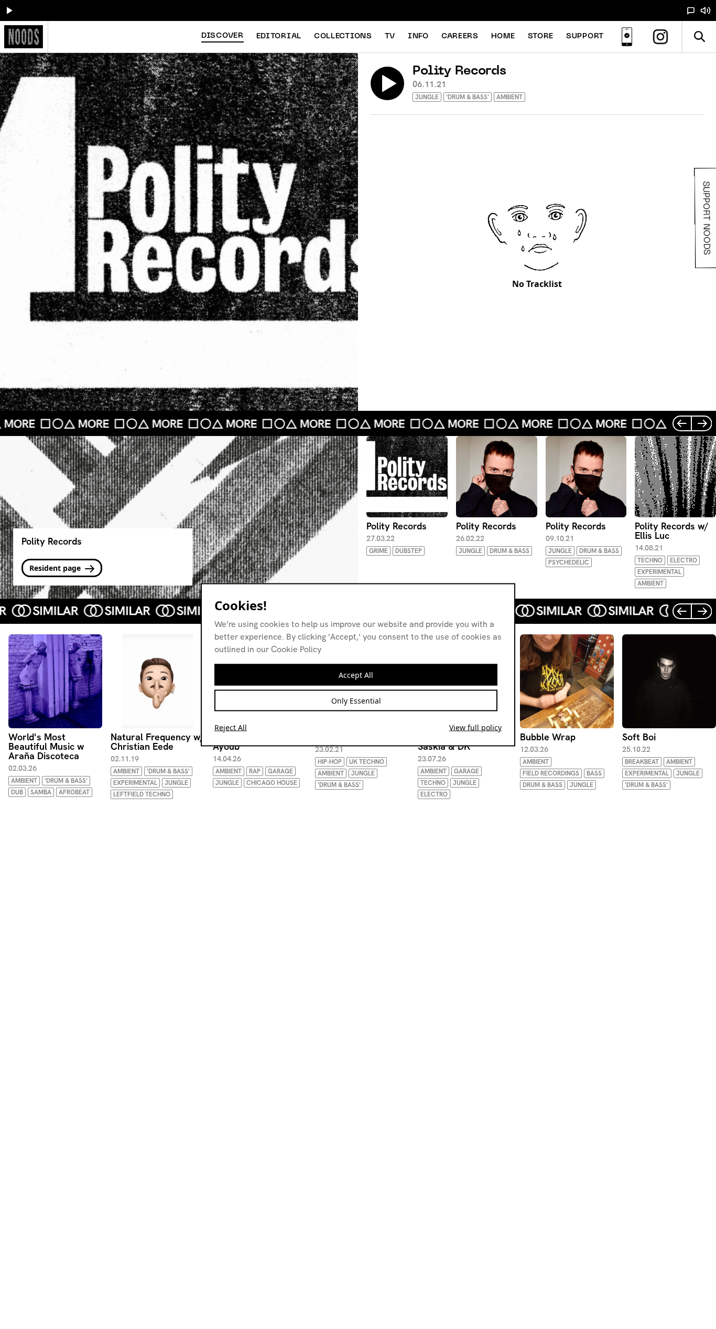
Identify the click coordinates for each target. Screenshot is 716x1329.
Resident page (56, 568)
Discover (222, 36)
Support (585, 36)
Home (503, 36)
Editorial (278, 36)
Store (541, 36)
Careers (460, 36)
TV (390, 36)
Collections (343, 36)
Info (418, 36)
